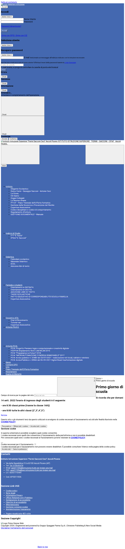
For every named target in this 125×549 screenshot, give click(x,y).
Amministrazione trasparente (18, 509)
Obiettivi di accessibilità (16, 502)
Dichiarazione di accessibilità (18, 500)
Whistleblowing (12, 505)
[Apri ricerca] (104, 154)
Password (28, 22)
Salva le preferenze (20, 449)
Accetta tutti (38, 426)
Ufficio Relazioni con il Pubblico (19, 498)
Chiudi (4, 77)
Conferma (13, 139)
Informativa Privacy (14, 495)
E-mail (26, 57)
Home (98, 378)
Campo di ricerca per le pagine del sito (17, 395)
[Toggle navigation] (20, 154)
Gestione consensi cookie (17, 507)
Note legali (10, 493)
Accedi (4, 7)
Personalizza (6, 426)
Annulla (4, 139)
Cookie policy (11, 491)
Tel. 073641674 (16, 465)
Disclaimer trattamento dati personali (17, 528)
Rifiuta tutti (21, 426)
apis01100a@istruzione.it (32, 468)
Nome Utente (30, 19)
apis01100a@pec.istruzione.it (32, 470)
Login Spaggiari (70, 62)
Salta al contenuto (9, 2)
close (4, 166)
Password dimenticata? (11, 26)
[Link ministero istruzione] (13, 4)
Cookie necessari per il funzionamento (17, 444)
